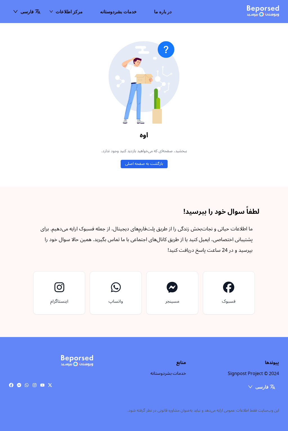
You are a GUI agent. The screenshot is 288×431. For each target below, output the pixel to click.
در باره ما (163, 11)
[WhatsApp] (26, 385)
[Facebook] (11, 385)
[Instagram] (34, 385)
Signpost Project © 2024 (253, 373)
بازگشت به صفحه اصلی (144, 164)
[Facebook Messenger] (19, 385)
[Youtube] (42, 385)
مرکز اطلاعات (69, 11)
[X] (50, 385)
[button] (26, 11)
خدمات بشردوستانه (118, 11)
